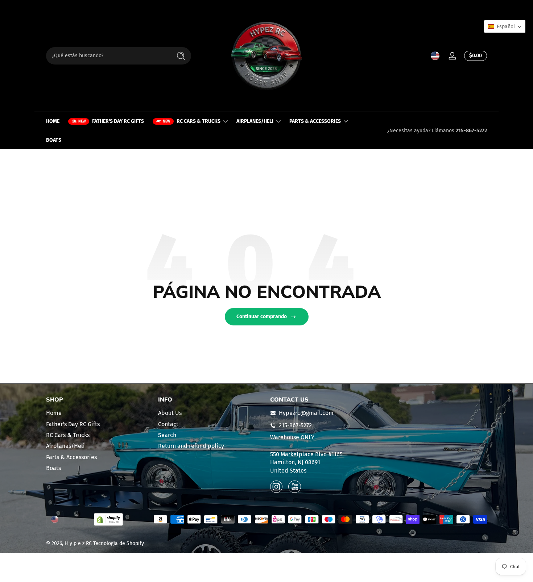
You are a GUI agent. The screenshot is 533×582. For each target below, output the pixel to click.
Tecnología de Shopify (118, 543)
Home (54, 413)
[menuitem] (98, 413)
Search (167, 435)
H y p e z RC (78, 543)
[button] (435, 55)
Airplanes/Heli (65, 445)
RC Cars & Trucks (68, 435)
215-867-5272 (471, 131)
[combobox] (107, 56)
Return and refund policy (191, 445)
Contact (168, 424)
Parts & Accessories (71, 457)
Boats (53, 468)
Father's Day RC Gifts (73, 424)
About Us (170, 413)
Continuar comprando (261, 316)
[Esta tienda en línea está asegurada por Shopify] (108, 519)
